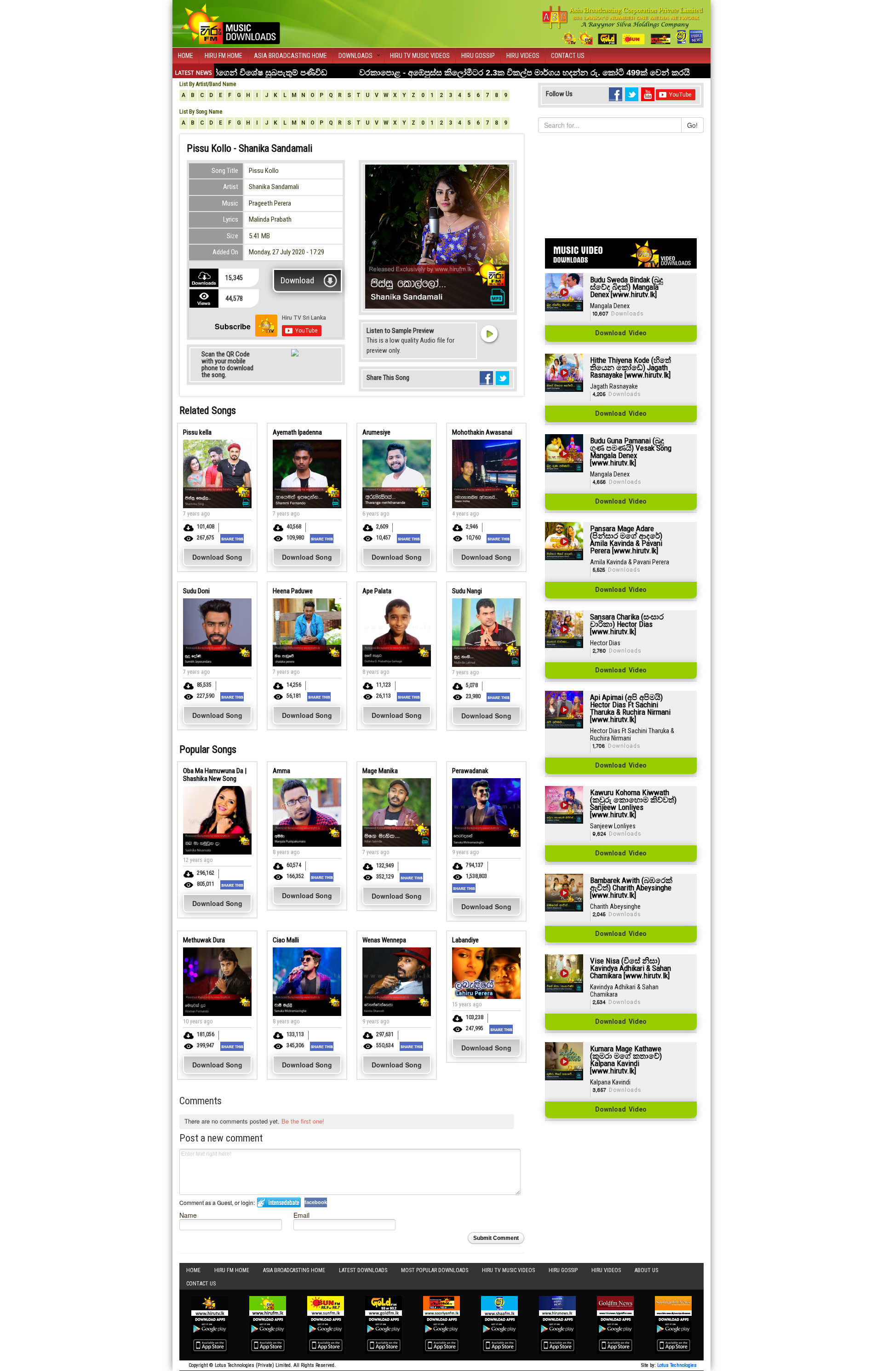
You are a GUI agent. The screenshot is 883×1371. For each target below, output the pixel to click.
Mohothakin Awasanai (482, 432)
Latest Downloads (363, 1270)
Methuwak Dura (204, 940)
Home (185, 55)
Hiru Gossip (478, 55)
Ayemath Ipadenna (297, 432)
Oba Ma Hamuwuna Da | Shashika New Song (215, 775)
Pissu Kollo (264, 170)
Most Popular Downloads (434, 1270)
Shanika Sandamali (274, 187)
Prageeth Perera (270, 203)
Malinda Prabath (270, 219)
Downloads (355, 55)
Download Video (621, 333)
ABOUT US (646, 1270)
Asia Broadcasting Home (290, 55)
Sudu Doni (196, 591)
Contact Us (568, 55)
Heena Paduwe (293, 591)
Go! (692, 125)
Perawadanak (470, 771)
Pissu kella (197, 432)
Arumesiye (376, 432)
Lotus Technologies (677, 1365)
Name (188, 1214)
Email (301, 1214)
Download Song (217, 557)
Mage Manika (380, 771)
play (488, 333)
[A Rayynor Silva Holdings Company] (623, 25)
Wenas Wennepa (384, 940)
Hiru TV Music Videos (420, 55)
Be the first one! (302, 1121)
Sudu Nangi (467, 591)
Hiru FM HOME (223, 55)
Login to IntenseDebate (279, 1202)
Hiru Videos (522, 55)
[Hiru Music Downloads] (230, 22)
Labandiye (465, 940)
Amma (281, 771)
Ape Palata (376, 591)
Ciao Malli (286, 940)
